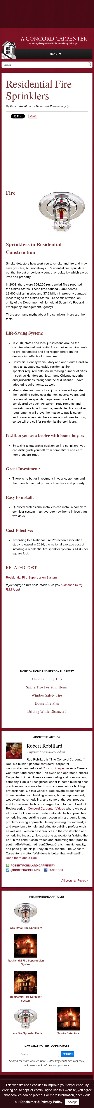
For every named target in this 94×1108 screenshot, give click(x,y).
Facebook (56, 870)
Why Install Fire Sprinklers (26, 928)
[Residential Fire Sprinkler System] (25, 993)
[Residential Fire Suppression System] (25, 956)
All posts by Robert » (74, 880)
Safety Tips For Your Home (47, 687)
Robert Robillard (20, 106)
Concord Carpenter (56, 768)
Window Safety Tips (47, 695)
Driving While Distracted (46, 711)
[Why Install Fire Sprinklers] (25, 924)
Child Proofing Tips (47, 678)
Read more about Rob (21, 857)
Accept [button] (72, 1102)
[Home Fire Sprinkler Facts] (25, 1029)
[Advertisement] (47, 152)
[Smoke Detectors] (68, 1029)
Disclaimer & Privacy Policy (41, 1102)
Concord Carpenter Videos (46, 808)
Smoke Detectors (68, 1033)
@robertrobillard (25, 870)
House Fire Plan (47, 703)
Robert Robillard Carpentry (32, 865)
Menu (53, 53)
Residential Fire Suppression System (31, 577)
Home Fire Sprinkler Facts (26, 1033)
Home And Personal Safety (52, 106)
